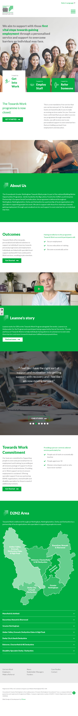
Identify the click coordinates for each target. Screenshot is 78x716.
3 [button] (36, 424)
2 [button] (33, 424)
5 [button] (42, 424)
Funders (30, 674)
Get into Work (7, 669)
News (29, 669)
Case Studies (56, 669)
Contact (54, 672)
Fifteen (23, 699)
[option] (39, 393)
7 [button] (48, 424)
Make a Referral (8, 674)
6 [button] (45, 424)
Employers (6, 672)
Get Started (10, 260)
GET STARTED (11, 119)
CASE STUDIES (37, 418)
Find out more (10, 339)
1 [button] (30, 424)
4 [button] (39, 424)
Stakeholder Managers (35, 672)
